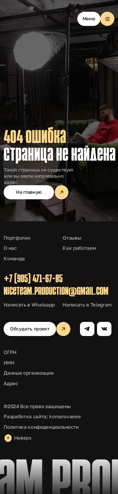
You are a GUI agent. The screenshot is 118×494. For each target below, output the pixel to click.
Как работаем (79, 248)
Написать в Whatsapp (29, 304)
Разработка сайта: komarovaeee (42, 416)
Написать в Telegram (87, 304)
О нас (10, 248)
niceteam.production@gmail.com (56, 292)
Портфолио (17, 238)
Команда (14, 258)
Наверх (22, 438)
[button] (95, 19)
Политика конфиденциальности (41, 427)
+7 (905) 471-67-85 (33, 279)
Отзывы (72, 238)
